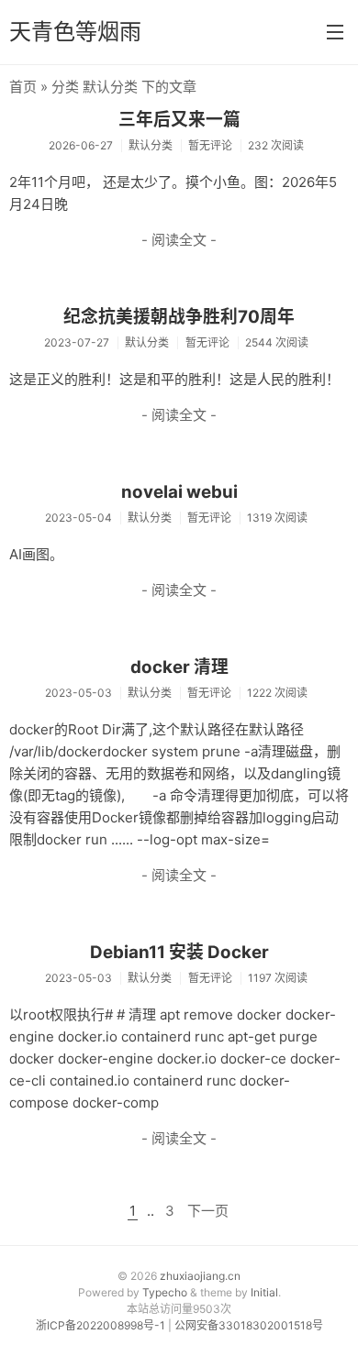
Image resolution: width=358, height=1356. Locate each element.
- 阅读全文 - (179, 239)
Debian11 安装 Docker (179, 952)
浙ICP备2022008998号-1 (100, 1325)
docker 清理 (179, 667)
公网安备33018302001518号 (248, 1325)
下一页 (208, 1210)
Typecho (164, 1292)
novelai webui (179, 491)
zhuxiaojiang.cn (200, 1276)
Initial (264, 1292)
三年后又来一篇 (179, 119)
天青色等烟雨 (75, 31)
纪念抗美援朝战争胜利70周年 (179, 316)
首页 (23, 86)
